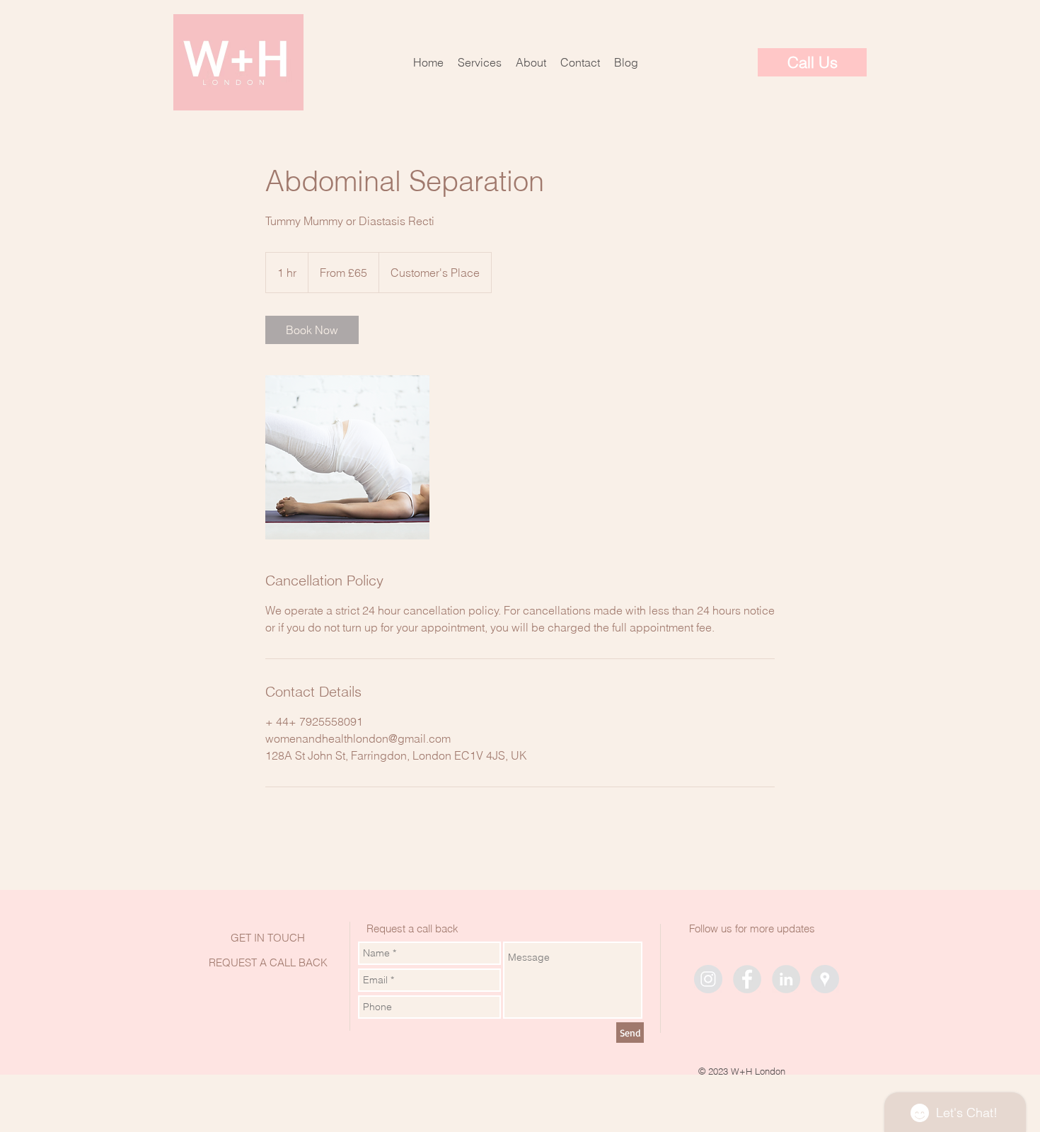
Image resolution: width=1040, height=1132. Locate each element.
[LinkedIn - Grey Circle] (786, 979)
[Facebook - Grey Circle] (747, 979)
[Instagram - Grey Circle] (708, 979)
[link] (312, 330)
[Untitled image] (347, 457)
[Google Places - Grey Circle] (825, 979)
